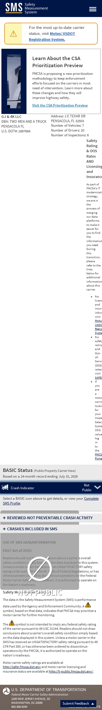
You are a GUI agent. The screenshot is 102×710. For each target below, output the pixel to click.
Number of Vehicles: (66, 125)
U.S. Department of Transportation (48, 690)
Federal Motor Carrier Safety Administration (39, 694)
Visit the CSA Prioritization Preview (60, 105)
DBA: (5, 121)
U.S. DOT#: (9, 131)
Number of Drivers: (66, 130)
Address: (58, 116)
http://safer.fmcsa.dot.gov (22, 667)
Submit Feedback (76, 703)
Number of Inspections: (69, 135)
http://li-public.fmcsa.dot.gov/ (71, 671)
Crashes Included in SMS (32, 528)
